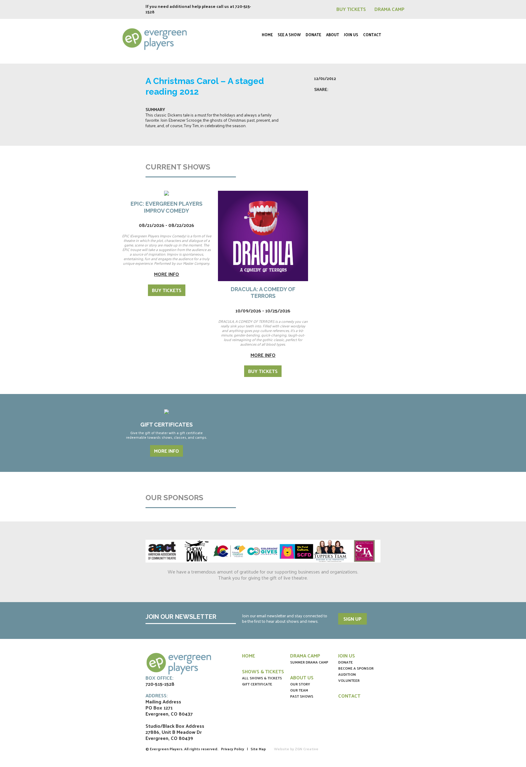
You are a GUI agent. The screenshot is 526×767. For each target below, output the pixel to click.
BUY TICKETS (351, 9)
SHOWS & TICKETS (263, 671)
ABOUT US (302, 677)
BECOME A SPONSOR (355, 668)
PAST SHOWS (301, 696)
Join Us (351, 34)
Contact (372, 34)
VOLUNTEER (348, 680)
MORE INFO (166, 450)
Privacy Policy (232, 748)
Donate (313, 34)
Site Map (258, 748)
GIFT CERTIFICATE (257, 684)
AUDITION (347, 674)
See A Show (289, 34)
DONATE (345, 662)
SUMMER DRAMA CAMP (309, 662)
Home (267, 34)
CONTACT (349, 695)
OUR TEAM (299, 690)
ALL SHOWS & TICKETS (262, 678)
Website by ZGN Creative (296, 748)
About (332, 34)
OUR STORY (300, 684)
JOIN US (346, 655)
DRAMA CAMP (389, 9)
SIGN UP (352, 618)
